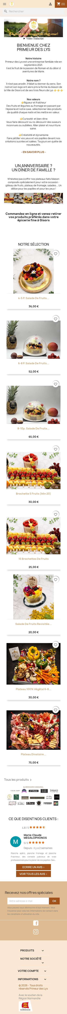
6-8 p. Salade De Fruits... (33, 363)
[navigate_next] (61, 844)
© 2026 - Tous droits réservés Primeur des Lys (33, 987)
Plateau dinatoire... (33, 754)
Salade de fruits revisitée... (33, 624)
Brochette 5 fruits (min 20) (33, 493)
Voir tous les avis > (33, 874)
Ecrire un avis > (33, 867)
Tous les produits (18, 780)
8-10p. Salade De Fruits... (33, 428)
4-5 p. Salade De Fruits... (33, 298)
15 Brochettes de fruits (34, 559)
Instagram (35, 931)
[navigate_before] (4, 844)
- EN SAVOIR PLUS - (33, 152)
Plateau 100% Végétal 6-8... (33, 689)
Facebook (35, 923)
